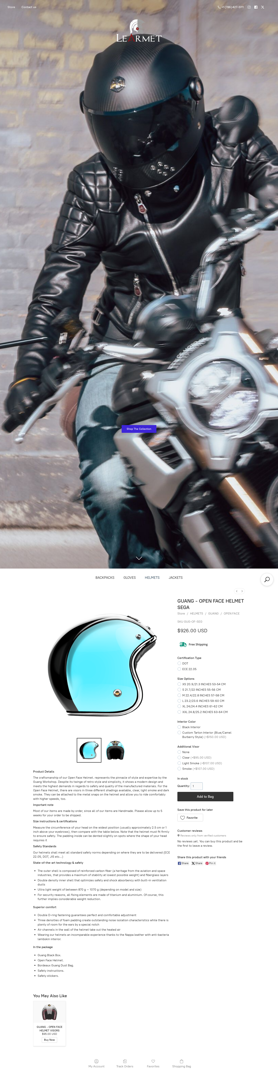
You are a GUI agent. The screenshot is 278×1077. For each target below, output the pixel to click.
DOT (185, 663)
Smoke (198, 769)
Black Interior (191, 727)
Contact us (29, 7)
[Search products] (267, 579)
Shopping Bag (181, 1066)
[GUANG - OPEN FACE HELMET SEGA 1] (115, 750)
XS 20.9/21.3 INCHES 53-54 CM (204, 684)
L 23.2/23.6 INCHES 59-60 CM (203, 701)
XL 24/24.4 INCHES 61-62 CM (202, 706)
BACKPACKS (105, 578)
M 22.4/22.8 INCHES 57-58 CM (203, 695)
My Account (97, 1066)
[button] (190, 817)
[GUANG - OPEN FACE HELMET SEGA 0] (89, 750)
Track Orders (124, 1066)
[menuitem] (236, 591)
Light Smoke (202, 763)
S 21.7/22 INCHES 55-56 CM (201, 689)
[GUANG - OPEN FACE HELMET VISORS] (49, 1012)
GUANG (213, 613)
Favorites (153, 1066)
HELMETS (152, 578)
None (185, 752)
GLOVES (129, 578)
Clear (196, 757)
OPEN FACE (232, 613)
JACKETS (176, 578)
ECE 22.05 (189, 669)
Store (11, 7)
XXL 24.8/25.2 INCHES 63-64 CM (205, 712)
